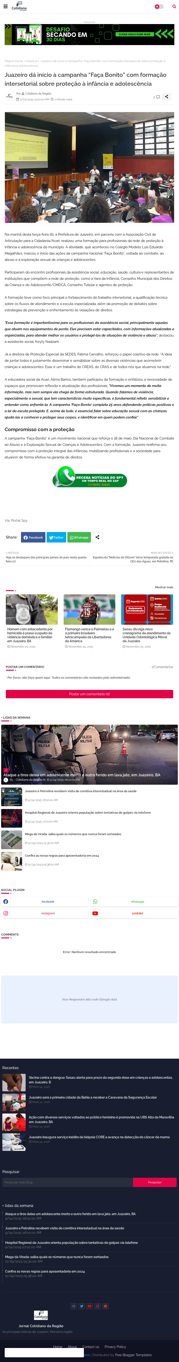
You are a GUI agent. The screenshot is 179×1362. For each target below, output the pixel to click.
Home (57, 1347)
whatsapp (137, 901)
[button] (174, 6)
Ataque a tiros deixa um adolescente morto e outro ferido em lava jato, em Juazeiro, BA (70, 1214)
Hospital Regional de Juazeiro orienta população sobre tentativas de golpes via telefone (88, 812)
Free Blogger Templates (133, 1355)
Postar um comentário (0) (89, 694)
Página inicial (14, 61)
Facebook (36, 537)
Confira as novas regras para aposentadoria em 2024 (62, 855)
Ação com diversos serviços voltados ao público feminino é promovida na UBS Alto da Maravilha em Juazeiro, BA (101, 1119)
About (72, 1347)
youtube (137, 913)
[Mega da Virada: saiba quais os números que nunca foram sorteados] (11, 839)
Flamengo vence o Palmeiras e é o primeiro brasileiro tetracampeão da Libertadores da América (89, 635)
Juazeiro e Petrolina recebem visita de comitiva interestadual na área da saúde (81, 791)
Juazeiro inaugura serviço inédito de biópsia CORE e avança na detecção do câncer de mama (99, 1137)
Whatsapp (81, 537)
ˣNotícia (31, 61)
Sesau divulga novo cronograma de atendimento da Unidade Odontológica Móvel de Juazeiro (147, 635)
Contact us (91, 1347)
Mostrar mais (164, 587)
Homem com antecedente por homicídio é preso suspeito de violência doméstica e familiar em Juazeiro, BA (30, 635)
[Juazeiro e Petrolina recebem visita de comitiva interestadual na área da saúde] (11, 796)
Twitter (58, 537)
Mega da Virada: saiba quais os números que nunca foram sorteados (73, 834)
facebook (48, 901)
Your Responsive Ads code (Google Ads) (89, 999)
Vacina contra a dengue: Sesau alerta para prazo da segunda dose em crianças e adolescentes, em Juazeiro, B (101, 1080)
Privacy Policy (115, 1347)
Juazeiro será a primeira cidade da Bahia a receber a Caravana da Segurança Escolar (93, 1097)
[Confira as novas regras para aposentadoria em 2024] (11, 861)
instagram (48, 913)
